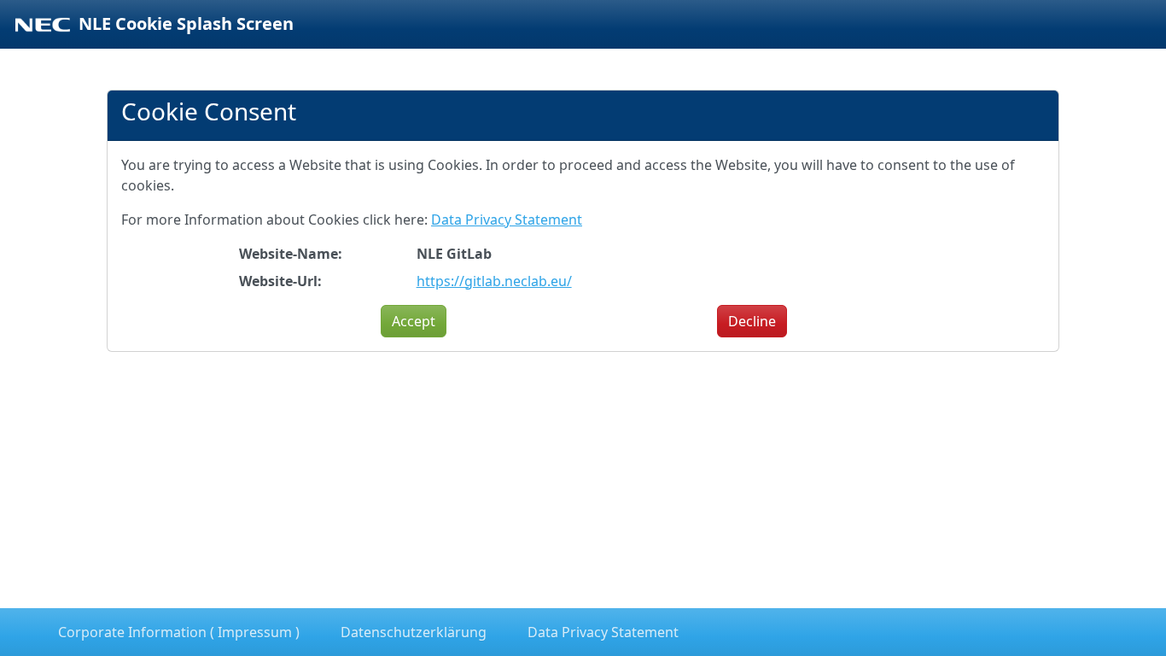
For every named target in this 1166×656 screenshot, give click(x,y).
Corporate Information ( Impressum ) (179, 632)
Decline (752, 321)
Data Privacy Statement (506, 219)
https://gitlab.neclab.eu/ (494, 281)
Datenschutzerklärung (414, 632)
